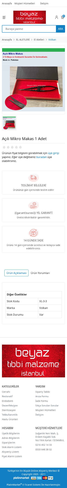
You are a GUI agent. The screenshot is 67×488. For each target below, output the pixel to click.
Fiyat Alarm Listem (12, 456)
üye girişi (53, 153)
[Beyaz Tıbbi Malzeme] (29, 17)
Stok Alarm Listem (11, 447)
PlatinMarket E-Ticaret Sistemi (24, 484)
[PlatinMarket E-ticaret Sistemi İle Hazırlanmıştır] (21, 478)
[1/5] (4, 147)
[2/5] (6, 147)
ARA (60, 29)
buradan (41, 157)
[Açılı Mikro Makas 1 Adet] (33, 79)
